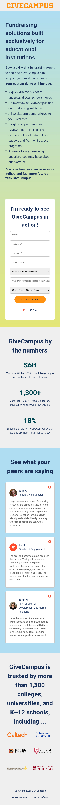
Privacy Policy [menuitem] (19, 797)
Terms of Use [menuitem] (41, 797)
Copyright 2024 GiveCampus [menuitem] (30, 791)
